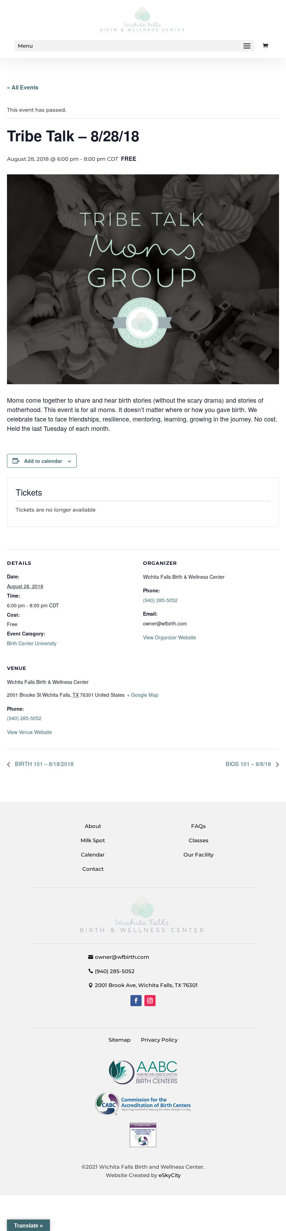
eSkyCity (170, 1175)
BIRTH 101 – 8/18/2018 (44, 764)
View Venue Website (29, 731)
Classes (199, 840)
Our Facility (198, 854)
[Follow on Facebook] (136, 1000)
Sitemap (119, 1039)
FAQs (198, 826)
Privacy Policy (159, 1039)
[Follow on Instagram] (150, 1000)
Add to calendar (43, 460)
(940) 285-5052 (160, 600)
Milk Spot (93, 840)
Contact (93, 869)
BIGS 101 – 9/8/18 (249, 764)
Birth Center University (32, 643)
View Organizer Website (169, 637)
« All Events (22, 87)
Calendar (93, 854)
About (93, 826)
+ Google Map (142, 694)
